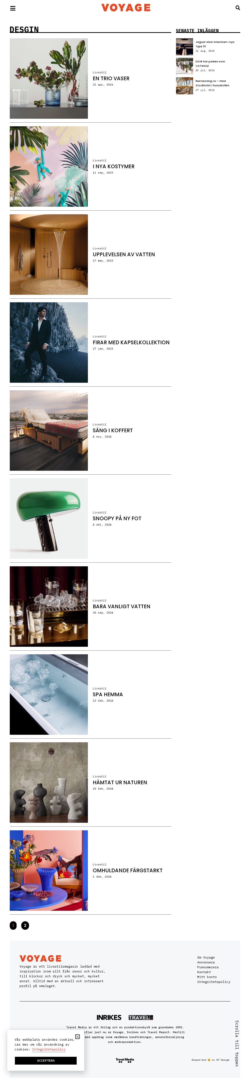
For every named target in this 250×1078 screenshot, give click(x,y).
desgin (24, 29)
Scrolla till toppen (237, 1043)
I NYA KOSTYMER (114, 166)
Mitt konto (207, 977)
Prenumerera (208, 967)
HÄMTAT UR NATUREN (120, 782)
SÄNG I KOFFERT (113, 430)
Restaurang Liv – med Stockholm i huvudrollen (212, 83)
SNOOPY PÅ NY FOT (117, 518)
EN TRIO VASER (111, 78)
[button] (77, 1037)
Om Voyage (206, 957)
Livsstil (99, 72)
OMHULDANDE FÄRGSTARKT (128, 870)
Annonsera (206, 962)
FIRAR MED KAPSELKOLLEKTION (131, 342)
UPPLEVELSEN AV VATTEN (124, 254)
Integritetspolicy (213, 982)
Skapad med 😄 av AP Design (210, 1059)
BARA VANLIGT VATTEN (121, 606)
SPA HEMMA (108, 694)
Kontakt (204, 972)
